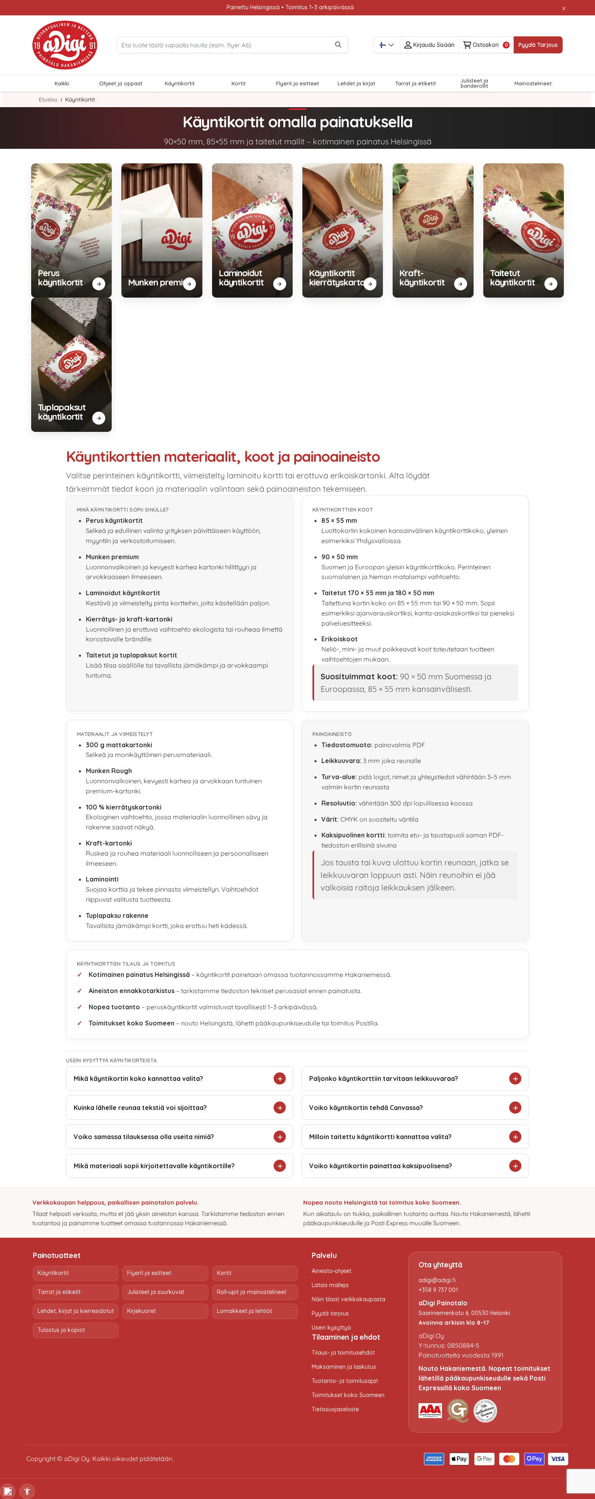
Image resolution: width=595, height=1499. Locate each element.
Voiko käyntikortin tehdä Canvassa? (366, 1108)
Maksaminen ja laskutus (344, 1366)
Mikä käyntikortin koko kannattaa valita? (138, 1078)
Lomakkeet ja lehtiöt (244, 1311)
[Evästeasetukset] (7, 1491)
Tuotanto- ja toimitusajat (345, 1381)
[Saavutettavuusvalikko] (27, 1491)
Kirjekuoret (141, 1311)
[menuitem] (61, 83)
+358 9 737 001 (438, 1290)
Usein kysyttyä (331, 1327)
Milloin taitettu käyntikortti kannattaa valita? (380, 1137)
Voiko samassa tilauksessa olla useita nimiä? (144, 1137)
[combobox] (386, 44)
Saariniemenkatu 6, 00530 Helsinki (464, 1313)
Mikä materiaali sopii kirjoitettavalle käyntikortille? (154, 1166)
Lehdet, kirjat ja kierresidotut (76, 1311)
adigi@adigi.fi (437, 1280)
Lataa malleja (330, 1285)
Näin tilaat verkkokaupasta (348, 1299)
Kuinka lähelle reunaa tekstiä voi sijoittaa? (140, 1108)
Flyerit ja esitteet (149, 1273)
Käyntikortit (53, 1273)
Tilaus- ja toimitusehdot (343, 1352)
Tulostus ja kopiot (61, 1330)
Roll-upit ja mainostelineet (251, 1292)
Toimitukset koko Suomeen (348, 1395)
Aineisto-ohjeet (331, 1271)
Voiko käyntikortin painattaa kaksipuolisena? (380, 1166)
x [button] (563, 8)
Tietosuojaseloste (335, 1409)
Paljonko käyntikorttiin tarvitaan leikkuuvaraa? (383, 1078)
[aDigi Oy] (64, 45)
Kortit (224, 1273)
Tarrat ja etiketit (59, 1292)
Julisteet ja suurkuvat (155, 1292)
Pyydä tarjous (330, 1313)
